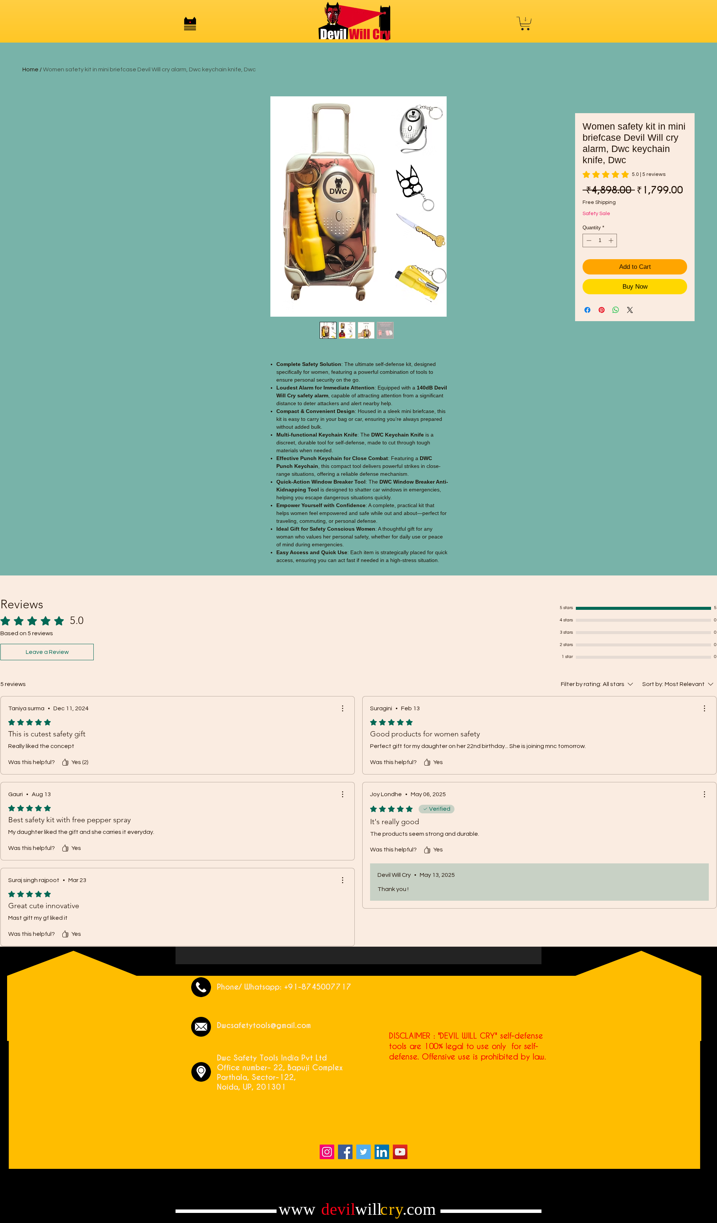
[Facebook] (345, 1152)
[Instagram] (327, 1152)
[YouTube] (400, 1152)
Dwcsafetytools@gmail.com (264, 1025)
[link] (624, 174)
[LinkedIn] (382, 1152)
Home (30, 69)
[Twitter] (363, 1152)
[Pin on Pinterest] (601, 309)
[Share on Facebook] (587, 309)
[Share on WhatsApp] (615, 309)
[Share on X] (630, 309)
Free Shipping (599, 202)
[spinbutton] (600, 240)
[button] (190, 23)
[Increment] (611, 240)
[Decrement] (588, 240)
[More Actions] (342, 708)
